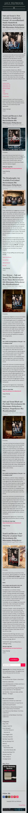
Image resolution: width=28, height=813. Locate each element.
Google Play (5, 93)
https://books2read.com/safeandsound (12, 391)
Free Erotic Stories (8, 730)
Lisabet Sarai (6, 700)
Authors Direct (6, 83)
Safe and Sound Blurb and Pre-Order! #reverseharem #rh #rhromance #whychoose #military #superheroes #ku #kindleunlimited (14, 406)
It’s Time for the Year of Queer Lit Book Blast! (13, 679)
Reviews (4, 745)
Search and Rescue (7, 257)
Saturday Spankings (7, 752)
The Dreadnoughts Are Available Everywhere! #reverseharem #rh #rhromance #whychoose (12, 181)
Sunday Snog (6, 754)
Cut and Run (5, 260)
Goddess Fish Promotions (9, 703)
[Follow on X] (6, 797)
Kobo (4, 92)
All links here (6, 96)
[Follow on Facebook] (4, 797)
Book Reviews (7, 747)
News (4, 743)
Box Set (4, 265)
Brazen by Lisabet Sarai (8, 681)
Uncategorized (6, 758)
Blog (20, 29)
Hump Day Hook (6, 736)
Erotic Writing (6, 728)
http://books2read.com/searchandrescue (12, 168)
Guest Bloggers (6, 734)
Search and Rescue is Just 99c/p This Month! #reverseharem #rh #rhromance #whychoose (12, 119)
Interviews (6, 732)
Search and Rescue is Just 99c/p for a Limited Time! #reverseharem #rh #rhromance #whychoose (12, 537)
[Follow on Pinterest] (15, 797)
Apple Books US (6, 86)
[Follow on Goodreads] (9, 797)
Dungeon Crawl (6, 726)
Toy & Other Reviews (8, 749)
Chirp (4, 90)
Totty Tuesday (6, 756)
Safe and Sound (6, 262)
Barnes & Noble (6, 88)
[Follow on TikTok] (17, 797)
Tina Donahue (6, 707)
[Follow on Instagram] (12, 797)
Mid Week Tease (6, 739)
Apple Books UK (6, 85)
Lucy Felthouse (7, 29)
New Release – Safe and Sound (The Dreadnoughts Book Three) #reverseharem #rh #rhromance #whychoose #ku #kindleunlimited (13, 280)
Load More (14, 659)
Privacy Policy (22, 805)
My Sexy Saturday (7, 741)
